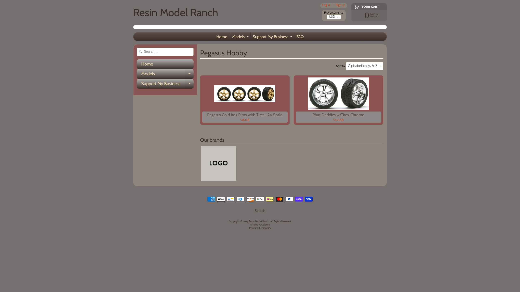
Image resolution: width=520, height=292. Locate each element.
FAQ (300, 36)
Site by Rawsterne (260, 225)
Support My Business (273, 37)
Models (241, 37)
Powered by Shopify (260, 228)
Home (221, 36)
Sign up (340, 5)
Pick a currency (333, 12)
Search (260, 211)
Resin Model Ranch (175, 12)
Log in (326, 5)
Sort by (340, 66)
